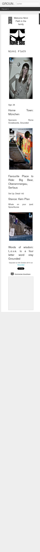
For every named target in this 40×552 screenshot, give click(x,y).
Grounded (20, 265)
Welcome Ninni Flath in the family (21, 21)
